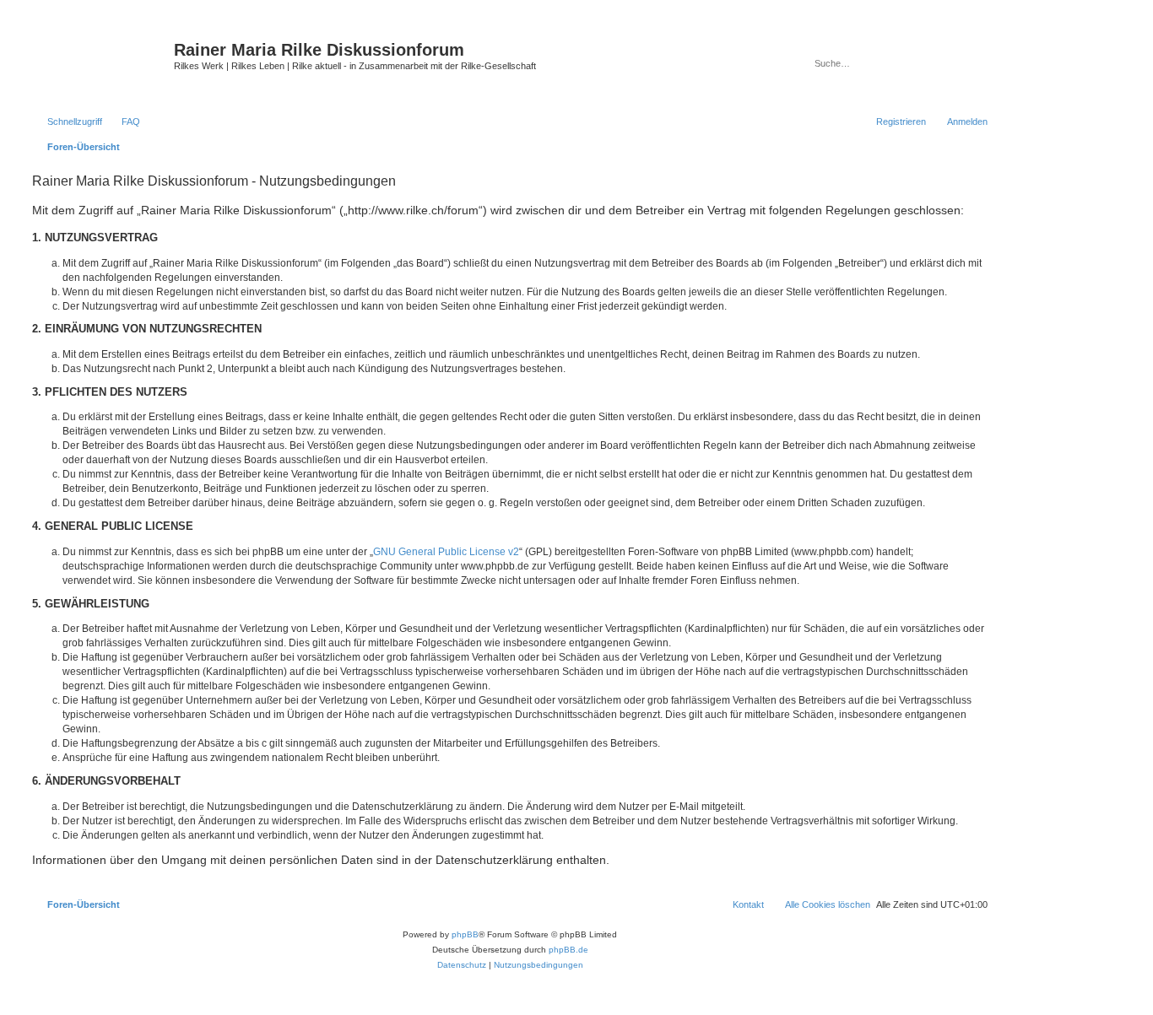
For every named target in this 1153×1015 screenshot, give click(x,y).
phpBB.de (568, 949)
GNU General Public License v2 (446, 552)
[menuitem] (123, 121)
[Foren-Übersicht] (101, 63)
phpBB (465, 934)
